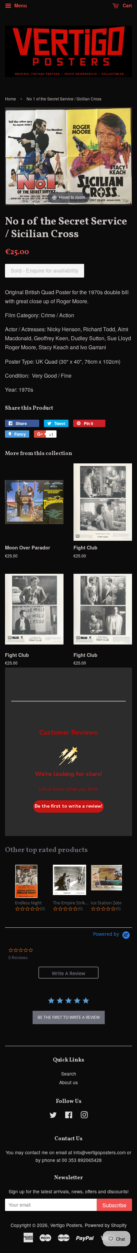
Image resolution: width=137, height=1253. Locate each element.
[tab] (68, 972)
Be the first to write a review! (68, 806)
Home (10, 98)
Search (68, 1073)
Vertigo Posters (66, 1225)
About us (68, 1082)
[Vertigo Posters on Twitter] (53, 1116)
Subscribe (114, 1205)
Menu (20, 5)
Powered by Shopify (106, 1225)
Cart (126, 5)
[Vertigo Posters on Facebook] (68, 1116)
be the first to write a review (69, 1017)
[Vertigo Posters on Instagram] (84, 1116)
